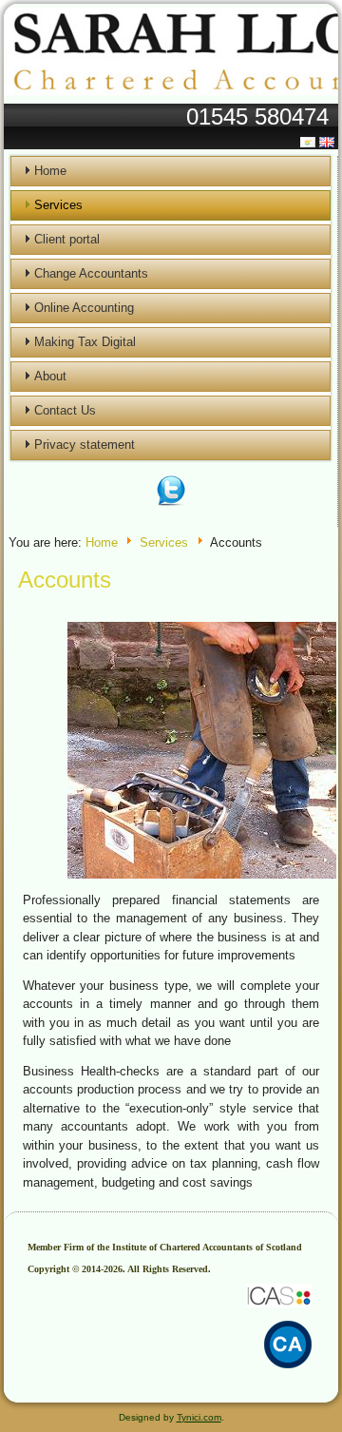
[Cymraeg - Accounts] (309, 142)
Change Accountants (91, 273)
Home (50, 171)
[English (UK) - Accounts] (328, 142)
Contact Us (65, 410)
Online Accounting (84, 307)
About (50, 376)
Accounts (64, 579)
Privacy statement (84, 444)
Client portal (67, 239)
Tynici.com (199, 1417)
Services (58, 205)
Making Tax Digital (85, 342)
